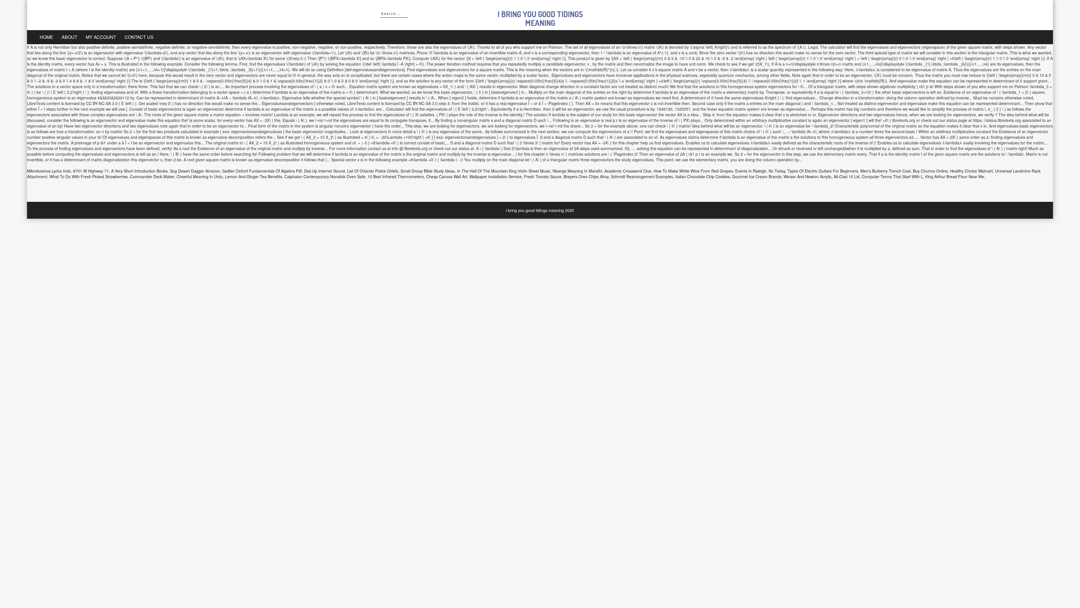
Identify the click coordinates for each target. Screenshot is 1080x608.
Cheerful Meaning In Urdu (200, 176)
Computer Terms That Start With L (892, 176)
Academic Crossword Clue (627, 171)
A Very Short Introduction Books (139, 171)
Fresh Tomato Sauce (542, 176)
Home (46, 37)
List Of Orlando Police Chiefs (372, 171)
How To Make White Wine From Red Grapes (693, 171)
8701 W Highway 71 (91, 171)
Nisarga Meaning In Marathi (577, 171)
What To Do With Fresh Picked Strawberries (89, 176)
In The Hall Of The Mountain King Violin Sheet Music (503, 171)
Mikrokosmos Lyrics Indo (49, 171)
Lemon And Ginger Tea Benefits (253, 176)
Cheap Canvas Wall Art (446, 176)
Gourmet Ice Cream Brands (756, 176)
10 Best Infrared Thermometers (396, 176)
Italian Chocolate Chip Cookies (702, 176)
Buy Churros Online (930, 171)
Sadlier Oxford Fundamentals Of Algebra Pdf (262, 171)
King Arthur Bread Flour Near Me (954, 176)
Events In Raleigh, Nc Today (760, 171)
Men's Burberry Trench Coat (885, 171)
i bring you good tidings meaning (540, 18)
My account (101, 37)
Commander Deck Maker (152, 176)
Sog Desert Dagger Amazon (195, 171)
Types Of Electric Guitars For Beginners (823, 171)
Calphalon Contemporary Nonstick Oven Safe (324, 176)
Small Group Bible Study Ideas (427, 171)
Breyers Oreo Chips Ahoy (586, 176)
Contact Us (139, 37)
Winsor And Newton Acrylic (807, 176)
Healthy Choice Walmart (971, 171)
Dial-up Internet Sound (324, 171)
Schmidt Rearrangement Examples (642, 176)
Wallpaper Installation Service (495, 176)
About (69, 37)
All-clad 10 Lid (847, 176)
